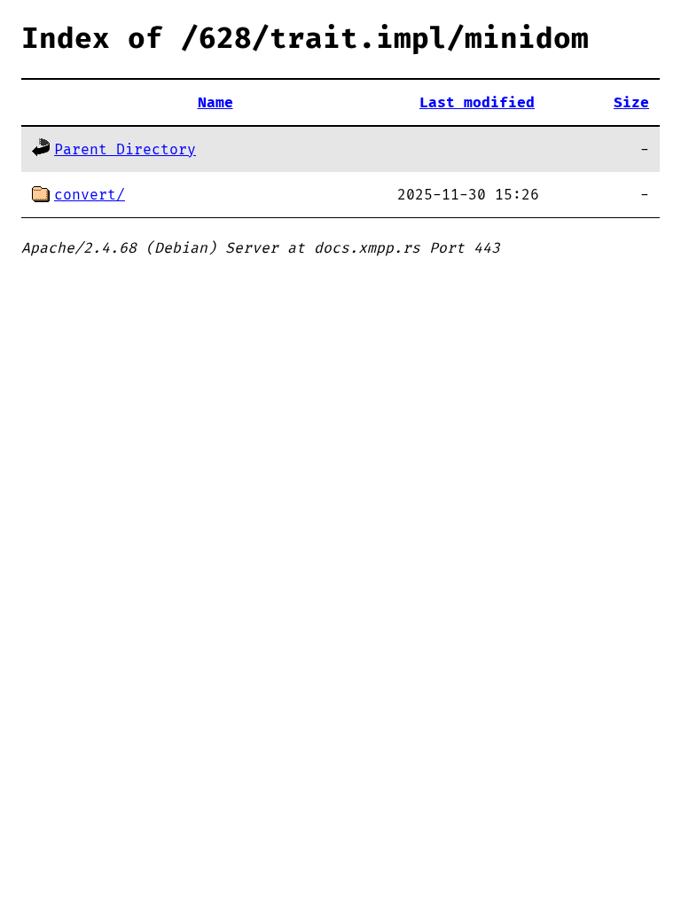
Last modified (477, 103)
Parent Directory (125, 150)
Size (631, 103)
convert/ (89, 195)
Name (215, 103)
